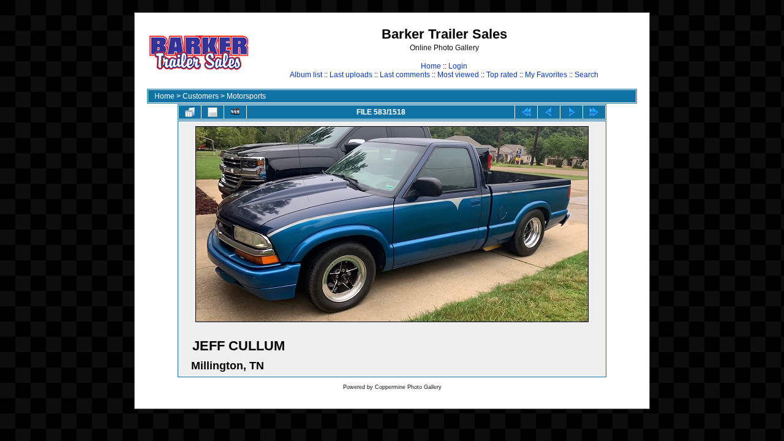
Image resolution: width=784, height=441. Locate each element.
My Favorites (546, 74)
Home (431, 66)
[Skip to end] (594, 112)
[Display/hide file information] (213, 112)
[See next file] (571, 112)
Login (457, 66)
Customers (201, 96)
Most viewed (458, 74)
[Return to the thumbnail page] (190, 112)
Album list (306, 74)
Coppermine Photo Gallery (408, 387)
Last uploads (351, 74)
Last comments (405, 74)
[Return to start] (526, 112)
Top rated (502, 74)
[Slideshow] (235, 112)
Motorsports (246, 96)
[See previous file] (549, 112)
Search (586, 74)
